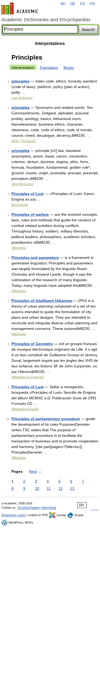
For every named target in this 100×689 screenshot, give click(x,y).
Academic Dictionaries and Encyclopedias (45, 19)
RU (63, 4)
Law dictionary (22, 98)
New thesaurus (22, 184)
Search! (88, 29)
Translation (48, 67)
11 (49, 488)
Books (68, 67)
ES (82, 4)
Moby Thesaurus (23, 141)
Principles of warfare (30, 214)
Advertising (49, 507)
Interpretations (50, 43)
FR (92, 4)
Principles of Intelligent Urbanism (41, 300)
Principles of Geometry (32, 344)
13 (72, 488)
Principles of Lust (27, 194)
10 (37, 488)
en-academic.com (20, 8)
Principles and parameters (35, 257)
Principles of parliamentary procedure (45, 419)
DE (72, 4)
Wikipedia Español (25, 409)
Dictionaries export (13, 515)
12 (60, 488)
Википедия (19, 205)
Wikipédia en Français (27, 377)
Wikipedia (18, 248)
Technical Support (28, 507)
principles (20, 81)
